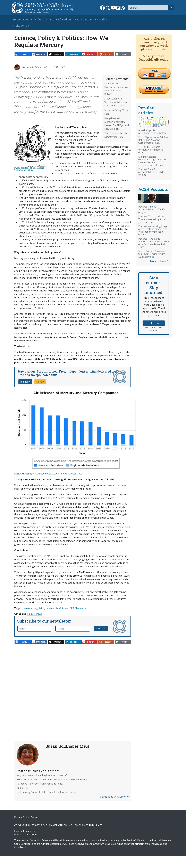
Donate (48, 19)
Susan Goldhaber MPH (36, 67)
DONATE (154, 71)
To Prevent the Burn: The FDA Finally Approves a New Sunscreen (52, 779)
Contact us (37, 817)
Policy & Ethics (34, 613)
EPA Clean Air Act (79, 608)
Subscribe (101, 19)
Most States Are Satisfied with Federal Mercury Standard (115, 102)
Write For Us (21, 25)
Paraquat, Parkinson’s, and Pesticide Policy (40, 783)
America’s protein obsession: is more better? (152, 132)
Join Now (25, 381)
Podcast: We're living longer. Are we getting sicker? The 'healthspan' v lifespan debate (153, 230)
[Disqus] (72, 686)
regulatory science (44, 608)
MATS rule (62, 608)
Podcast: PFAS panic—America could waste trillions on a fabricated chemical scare (153, 243)
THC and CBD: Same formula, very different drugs (150, 149)
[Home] (44, 7)
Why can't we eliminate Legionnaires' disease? (42, 775)
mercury (27, 608)
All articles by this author (112, 796)
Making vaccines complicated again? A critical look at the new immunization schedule (153, 161)
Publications (63, 19)
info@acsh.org (29, 831)
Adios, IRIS (22, 787)
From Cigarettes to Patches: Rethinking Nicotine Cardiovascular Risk (153, 140)
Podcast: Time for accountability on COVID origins (151, 172)
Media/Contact (83, 19)
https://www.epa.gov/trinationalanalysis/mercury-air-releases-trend (48, 473)
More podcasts (158, 261)
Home (16, 19)
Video (38, 19)
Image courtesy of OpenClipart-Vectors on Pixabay (29, 168)
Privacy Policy (21, 817)
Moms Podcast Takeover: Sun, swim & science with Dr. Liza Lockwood (153, 254)
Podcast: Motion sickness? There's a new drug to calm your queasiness (153, 219)
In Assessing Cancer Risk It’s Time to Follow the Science (47, 792)
